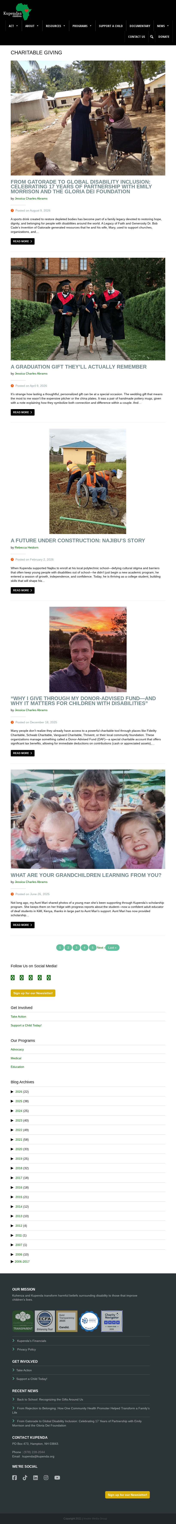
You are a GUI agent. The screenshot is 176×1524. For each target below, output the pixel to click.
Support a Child (111, 26)
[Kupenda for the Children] (17, 11)
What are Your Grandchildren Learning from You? (86, 875)
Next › (101, 947)
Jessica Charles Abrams (31, 198)
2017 (18, 1178)
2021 (18, 1139)
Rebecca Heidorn (26, 547)
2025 (18, 1101)
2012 (18, 1225)
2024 (18, 1111)
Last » (112, 947)
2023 (18, 1120)
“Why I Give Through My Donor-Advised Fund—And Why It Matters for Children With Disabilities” (83, 700)
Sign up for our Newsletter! (33, 993)
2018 (18, 1168)
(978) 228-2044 (34, 1452)
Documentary (140, 26)
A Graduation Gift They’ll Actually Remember (79, 367)
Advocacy (17, 1049)
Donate (163, 36)
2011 (18, 1235)
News (161, 26)
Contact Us (136, 36)
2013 (18, 1216)
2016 (18, 1187)
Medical (16, 1058)
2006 (18, 1254)
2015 (18, 1197)
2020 (18, 1149)
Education (17, 1066)
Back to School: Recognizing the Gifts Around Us (50, 1399)
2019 (18, 1158)
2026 (18, 1091)
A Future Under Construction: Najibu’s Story (78, 540)
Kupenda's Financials (31, 1341)
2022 (18, 1130)
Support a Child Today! (26, 1025)
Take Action (18, 1016)
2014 (18, 1206)
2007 (18, 1245)
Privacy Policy (26, 1349)
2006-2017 (22, 1261)
